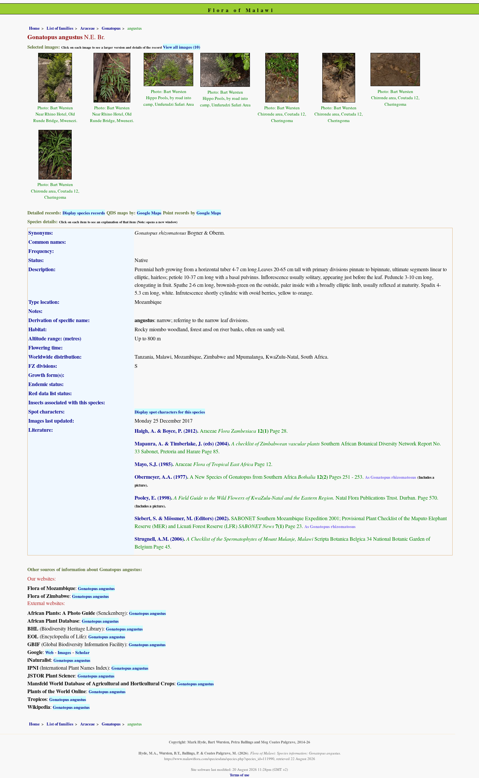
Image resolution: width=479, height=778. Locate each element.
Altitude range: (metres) (54, 338)
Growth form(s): (46, 375)
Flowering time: (45, 347)
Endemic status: (46, 384)
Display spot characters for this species (170, 412)
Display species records (84, 213)
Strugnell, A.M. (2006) (159, 538)
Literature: (40, 429)
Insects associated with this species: (66, 402)
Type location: (43, 301)
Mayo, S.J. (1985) (153, 464)
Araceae (87, 28)
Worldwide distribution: (54, 356)
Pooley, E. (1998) (153, 497)
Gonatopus (111, 28)
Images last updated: (51, 420)
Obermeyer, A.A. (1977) (161, 476)
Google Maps (149, 213)
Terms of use (239, 775)
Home (34, 28)
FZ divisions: (42, 365)
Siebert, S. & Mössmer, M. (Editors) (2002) (181, 518)
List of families (60, 28)
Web (49, 652)
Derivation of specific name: (59, 320)
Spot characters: (46, 411)
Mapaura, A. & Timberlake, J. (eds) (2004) (182, 443)
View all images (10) (181, 47)
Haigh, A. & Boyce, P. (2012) (166, 430)
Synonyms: (40, 232)
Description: (41, 269)
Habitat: (37, 329)
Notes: (35, 311)
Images (64, 652)
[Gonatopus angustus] (55, 77)
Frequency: (41, 251)
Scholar (82, 652)
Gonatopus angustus (96, 588)
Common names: (47, 241)
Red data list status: (50, 393)
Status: (36, 260)
